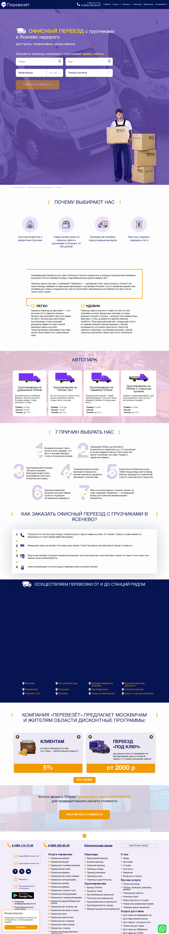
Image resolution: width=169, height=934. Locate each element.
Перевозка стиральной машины (66, 898)
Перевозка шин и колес (62, 918)
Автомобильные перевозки (100, 895)
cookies (8, 922)
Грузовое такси (94, 891)
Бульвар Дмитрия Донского (135, 684)
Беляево (30, 683)
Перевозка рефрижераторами (138, 904)
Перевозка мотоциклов (62, 921)
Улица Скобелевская (103, 694)
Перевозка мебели (60, 858)
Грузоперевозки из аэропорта (102, 902)
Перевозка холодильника (63, 880)
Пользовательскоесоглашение (24, 908)
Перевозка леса (59, 914)
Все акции (84, 780)
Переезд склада (95, 869)
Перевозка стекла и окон (63, 891)
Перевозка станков (60, 928)
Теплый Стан (32, 694)
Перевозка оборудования (63, 894)
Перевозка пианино (60, 873)
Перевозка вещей (60, 862)
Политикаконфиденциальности (25, 903)
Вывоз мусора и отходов (136, 900)
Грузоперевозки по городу (100, 905)
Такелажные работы (133, 893)
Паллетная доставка (133, 926)
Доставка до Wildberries (135, 930)
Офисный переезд (96, 866)
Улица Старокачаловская (139, 694)
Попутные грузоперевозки (100, 898)
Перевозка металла (60, 869)
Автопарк (128, 862)
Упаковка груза (130, 897)
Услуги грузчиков (131, 884)
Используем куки (13, 913)
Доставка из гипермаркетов (137, 915)
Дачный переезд (95, 862)
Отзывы (127, 866)
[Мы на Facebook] (15, 871)
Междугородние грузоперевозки (103, 909)
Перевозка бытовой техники (65, 876)
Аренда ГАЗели (94, 888)
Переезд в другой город (99, 880)
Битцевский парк (68, 683)
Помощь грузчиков (77, 73)
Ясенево (63, 694)
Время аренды (25, 73)
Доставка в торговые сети (136, 922)
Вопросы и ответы (132, 876)
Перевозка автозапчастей (64, 907)
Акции (126, 858)
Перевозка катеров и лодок (65, 910)
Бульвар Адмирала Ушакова (102, 684)
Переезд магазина (96, 873)
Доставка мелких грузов (135, 919)
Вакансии (128, 873)
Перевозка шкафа (60, 883)
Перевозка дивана (60, 887)
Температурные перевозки (136, 907)
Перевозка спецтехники (62, 925)
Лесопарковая (99, 689)
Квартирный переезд (97, 858)
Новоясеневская (134, 689)
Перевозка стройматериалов (65, 866)
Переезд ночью (94, 876)
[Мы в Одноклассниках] (21, 871)
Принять (21, 927)
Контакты (128, 869)
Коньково (63, 689)
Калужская (31, 689)
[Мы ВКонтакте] (28, 871)
